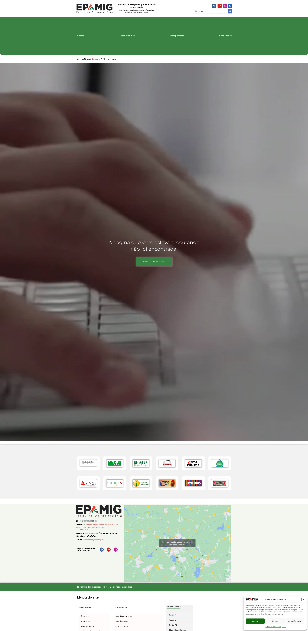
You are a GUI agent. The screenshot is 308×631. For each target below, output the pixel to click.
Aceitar (255, 621)
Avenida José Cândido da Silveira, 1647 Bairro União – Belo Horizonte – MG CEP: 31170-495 (97, 527)
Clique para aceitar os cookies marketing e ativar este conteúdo (177, 543)
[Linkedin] (230, 6)
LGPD (284, 627)
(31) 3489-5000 (92, 533)
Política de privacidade (273, 627)
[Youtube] (220, 6)
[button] (303, 599)
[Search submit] (230, 11)
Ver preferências (295, 621)
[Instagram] (225, 6)
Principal (96, 59)
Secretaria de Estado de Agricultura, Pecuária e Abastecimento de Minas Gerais (136, 11)
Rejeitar (275, 621)
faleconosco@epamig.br (93, 540)
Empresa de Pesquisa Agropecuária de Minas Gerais (137, 6)
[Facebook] (214, 6)
